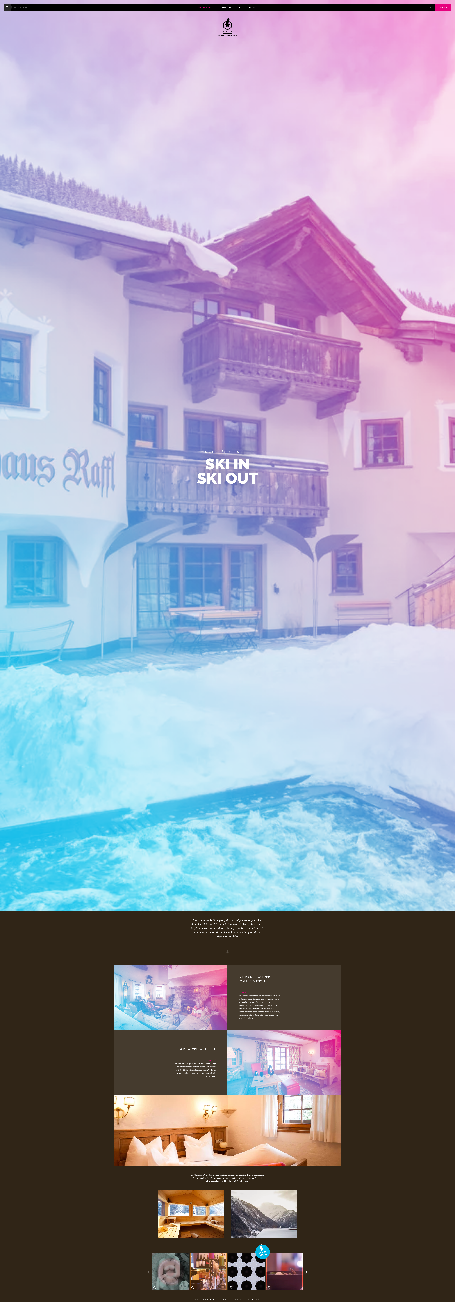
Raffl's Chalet (205, 7)
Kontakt (253, 7)
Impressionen (225, 7)
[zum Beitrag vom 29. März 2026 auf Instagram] (170, 1271)
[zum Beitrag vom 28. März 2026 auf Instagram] (208, 1271)
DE (431, 7)
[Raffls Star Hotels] (227, 28)
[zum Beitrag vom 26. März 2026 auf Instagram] (246, 1271)
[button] (191, 1214)
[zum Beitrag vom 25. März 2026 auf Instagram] (284, 1271)
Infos (240, 7)
